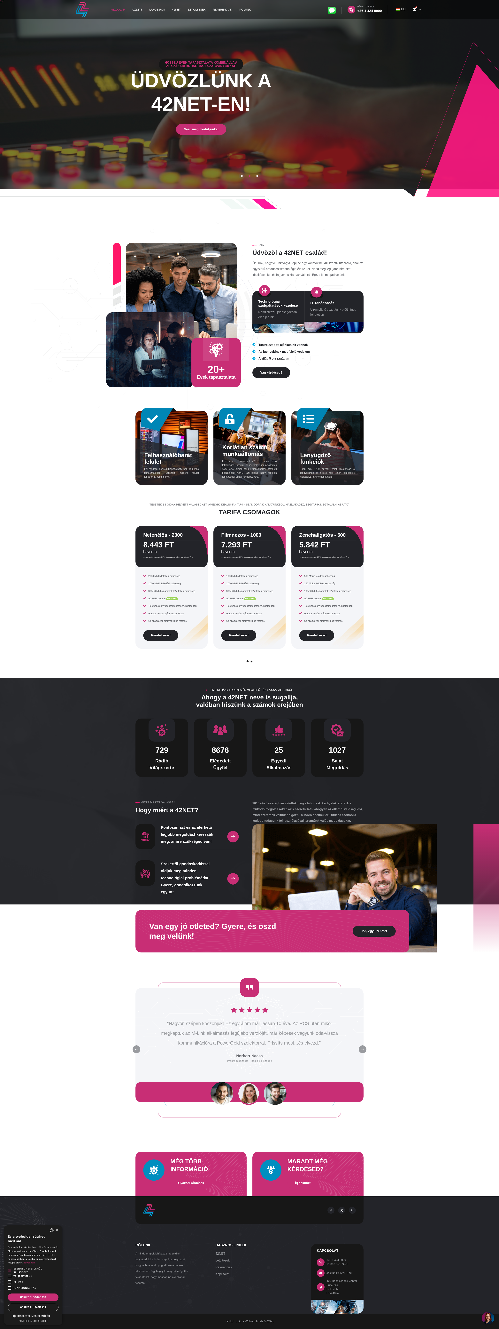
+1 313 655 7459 (337, 1264)
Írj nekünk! (303, 1183)
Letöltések (196, 9)
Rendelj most (161, 635)
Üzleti (137, 9)
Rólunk (245, 9)
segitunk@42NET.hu (339, 1272)
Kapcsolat (222, 1274)
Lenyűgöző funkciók (315, 458)
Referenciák (222, 9)
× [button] (57, 1230)
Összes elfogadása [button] (33, 1297)
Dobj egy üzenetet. (374, 931)
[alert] (33, 1275)
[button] (416, 9)
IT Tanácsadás (322, 303)
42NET (176, 9)
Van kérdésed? (271, 372)
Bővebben (29, 1262)
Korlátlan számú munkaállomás (244, 450)
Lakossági (157, 9)
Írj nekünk (249, 149)
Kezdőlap (118, 9)
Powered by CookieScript (33, 1320)
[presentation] (362, 1049)
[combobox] (401, 9)
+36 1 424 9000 (336, 1259)
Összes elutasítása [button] (33, 1307)
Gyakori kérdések (191, 1183)
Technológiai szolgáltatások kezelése (278, 303)
